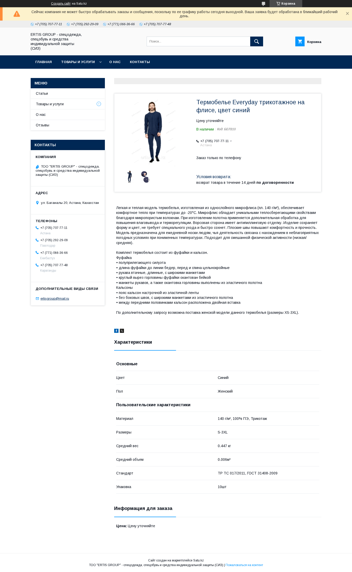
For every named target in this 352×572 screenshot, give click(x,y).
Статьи (42, 93)
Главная (43, 62)
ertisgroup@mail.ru (54, 298)
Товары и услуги (78, 62)
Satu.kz (198, 560)
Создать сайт (61, 3)
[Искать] (256, 41)
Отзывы (42, 125)
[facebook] (116, 332)
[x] (122, 332)
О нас (115, 62)
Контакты (140, 62)
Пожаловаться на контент (244, 565)
